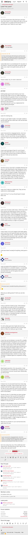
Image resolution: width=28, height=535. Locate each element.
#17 (26, 337)
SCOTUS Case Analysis (8, 471)
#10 (26, 207)
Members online (5, 492)
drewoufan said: (5, 53)
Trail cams (5, 485)
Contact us (3, 532)
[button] (1, 530)
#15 (26, 303)
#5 (26, 113)
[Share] (25, 17)
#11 (26, 229)
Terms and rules (10, 532)
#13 (26, 264)
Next (14, 451)
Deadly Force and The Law (8, 478)
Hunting (4, 488)
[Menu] (2, 1)
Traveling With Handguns (8, 473)
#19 (26, 381)
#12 (26, 248)
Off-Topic (5, 483)
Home (2, 533)
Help (22, 532)
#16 (26, 323)
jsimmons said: (5, 284)
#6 (26, 130)
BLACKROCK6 (24, 516)
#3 (26, 77)
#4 (26, 88)
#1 (26, 17)
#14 (26, 281)
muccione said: (5, 434)
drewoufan (4, 8)
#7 (26, 147)
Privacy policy (17, 532)
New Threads (4, 464)
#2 (26, 51)
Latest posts (4, 500)
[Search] (26, 1)
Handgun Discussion (7, 468)
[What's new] (23, 1)
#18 (26, 365)
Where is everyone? (8, 480)
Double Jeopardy (7, 475)
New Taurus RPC (7, 466)
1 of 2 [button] (10, 451)
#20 (26, 432)
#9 (26, 187)
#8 (26, 165)
